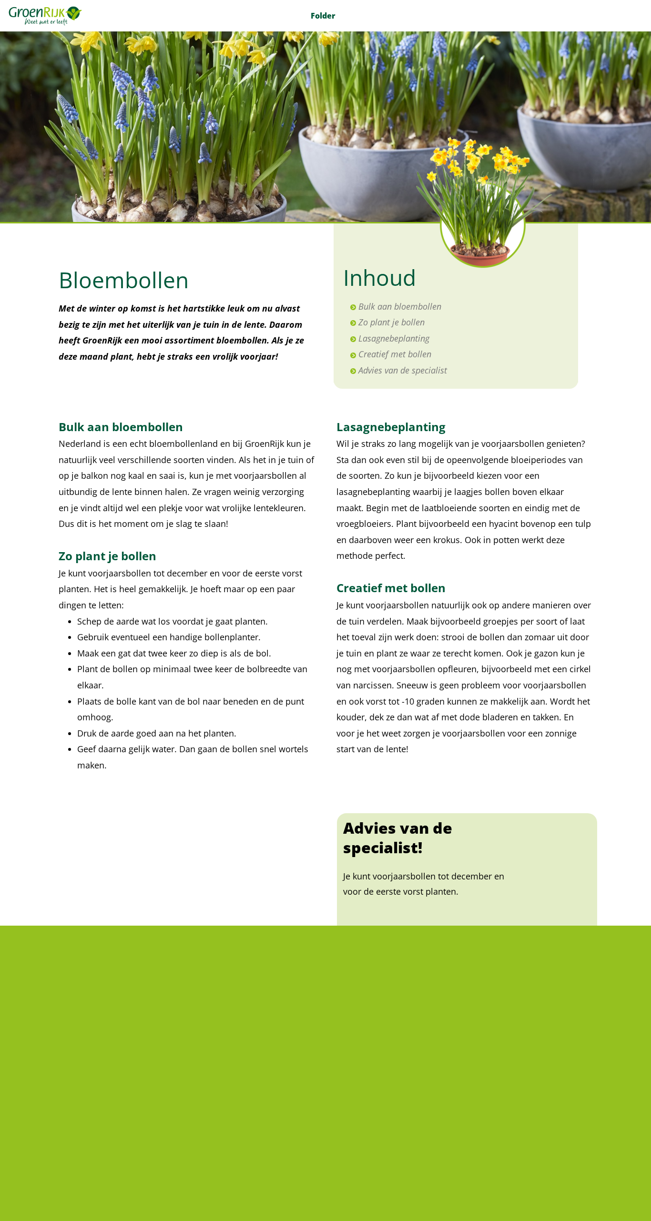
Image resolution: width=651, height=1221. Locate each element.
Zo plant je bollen (391, 322)
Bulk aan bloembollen (399, 306)
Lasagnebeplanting (393, 338)
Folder (323, 15)
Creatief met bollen (394, 354)
